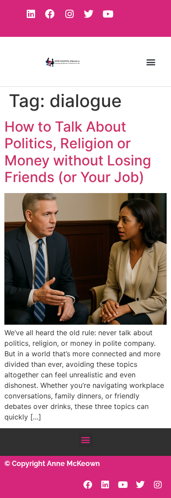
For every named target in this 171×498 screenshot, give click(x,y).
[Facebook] (50, 14)
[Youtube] (108, 14)
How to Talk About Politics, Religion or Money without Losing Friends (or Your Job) (77, 152)
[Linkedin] (30, 14)
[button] (150, 61)
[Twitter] (88, 14)
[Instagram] (69, 14)
